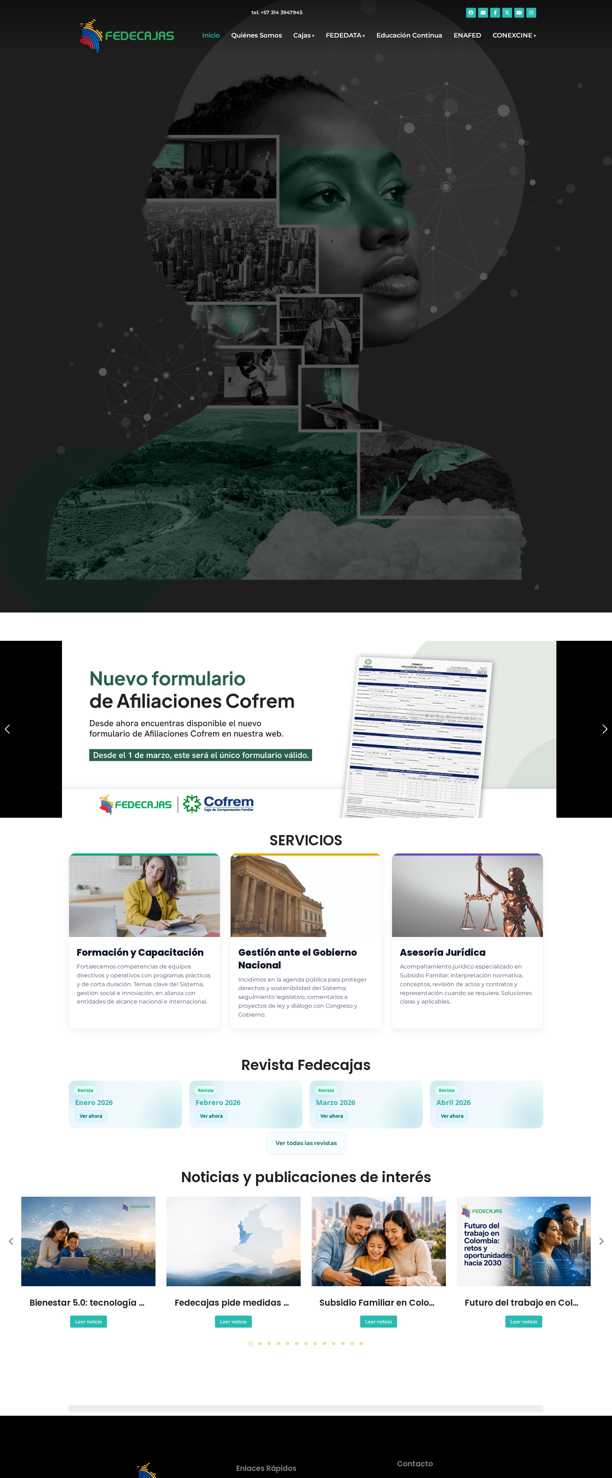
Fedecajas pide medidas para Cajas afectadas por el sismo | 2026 (234, 1303)
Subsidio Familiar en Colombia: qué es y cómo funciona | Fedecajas (378, 1303)
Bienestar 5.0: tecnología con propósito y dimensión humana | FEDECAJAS (88, 1303)
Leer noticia (88, 1321)
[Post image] (88, 1241)
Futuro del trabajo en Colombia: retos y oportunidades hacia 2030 (524, 1303)
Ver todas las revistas (306, 1143)
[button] (251, 1343)
